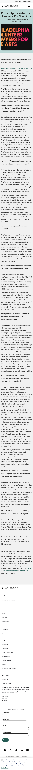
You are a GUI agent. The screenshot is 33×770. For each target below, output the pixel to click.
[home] (10, 6)
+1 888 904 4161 (26, 1)
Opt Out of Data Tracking (9, 668)
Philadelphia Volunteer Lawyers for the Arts (16, 68)
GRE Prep (4, 608)
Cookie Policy (6, 656)
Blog (3, 633)
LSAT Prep (5, 604)
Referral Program (6, 660)
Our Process (5, 621)
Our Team (4, 617)
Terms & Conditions (7, 652)
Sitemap (4, 664)
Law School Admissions (8, 600)
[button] (29, 6)
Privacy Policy (6, 648)
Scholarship (5, 644)
